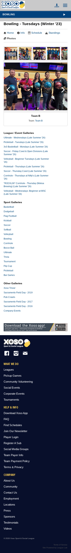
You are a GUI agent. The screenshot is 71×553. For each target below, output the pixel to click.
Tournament (9, 261)
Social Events (12, 387)
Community (10, 486)
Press (7, 510)
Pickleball (8, 270)
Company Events (12, 311)
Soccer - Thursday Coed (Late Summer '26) (25, 171)
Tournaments (11, 399)
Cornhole (8, 243)
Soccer (7, 225)
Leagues (9, 369)
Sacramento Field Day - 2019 (18, 292)
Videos (8, 528)
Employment (11, 498)
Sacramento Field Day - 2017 (18, 301)
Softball (7, 229)
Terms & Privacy (13, 467)
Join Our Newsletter (15, 431)
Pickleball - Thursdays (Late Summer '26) (24, 166)
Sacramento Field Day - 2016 (18, 306)
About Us (9, 480)
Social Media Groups (16, 449)
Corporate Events (14, 393)
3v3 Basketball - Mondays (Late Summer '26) (26, 146)
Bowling (9, 14)
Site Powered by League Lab (55, 548)
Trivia (6, 257)
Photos (11, 38)
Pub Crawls (9, 297)
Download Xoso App (16, 413)
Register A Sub (12, 443)
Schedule (36, 32)
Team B (39, 120)
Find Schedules (13, 425)
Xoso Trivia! (9, 288)
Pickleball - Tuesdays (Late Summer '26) (24, 142)
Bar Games (9, 275)
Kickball (7, 220)
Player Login (11, 437)
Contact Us (10, 492)
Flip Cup (8, 266)
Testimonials (11, 522)
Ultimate (8, 252)
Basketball (9, 207)
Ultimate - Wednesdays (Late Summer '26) (24, 137)
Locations (9, 504)
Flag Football (10, 216)
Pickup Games (12, 375)
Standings (54, 32)
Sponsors (9, 516)
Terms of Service (60, 545)
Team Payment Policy (17, 461)
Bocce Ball (9, 248)
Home (10, 32)
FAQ (6, 419)
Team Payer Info (13, 455)
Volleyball (8, 234)
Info (22, 32)
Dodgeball (9, 211)
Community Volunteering (18, 381)
